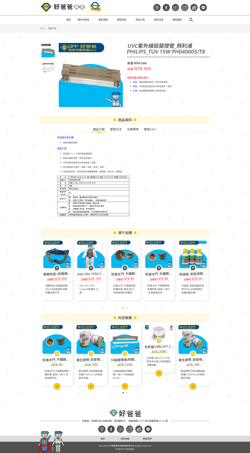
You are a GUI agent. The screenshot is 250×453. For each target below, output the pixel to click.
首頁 (68, 19)
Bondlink (130, 449)
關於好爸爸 (83, 19)
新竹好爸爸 (163, 46)
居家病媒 (103, 19)
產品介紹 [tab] (99, 129)
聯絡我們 (147, 438)
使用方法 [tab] (116, 129)
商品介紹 (140, 19)
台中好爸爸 (163, 39)
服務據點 (177, 19)
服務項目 (121, 19)
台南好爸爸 (163, 32)
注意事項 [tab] (132, 129)
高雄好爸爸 (163, 25)
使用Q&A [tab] (150, 129)
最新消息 (158, 19)
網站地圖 (125, 438)
